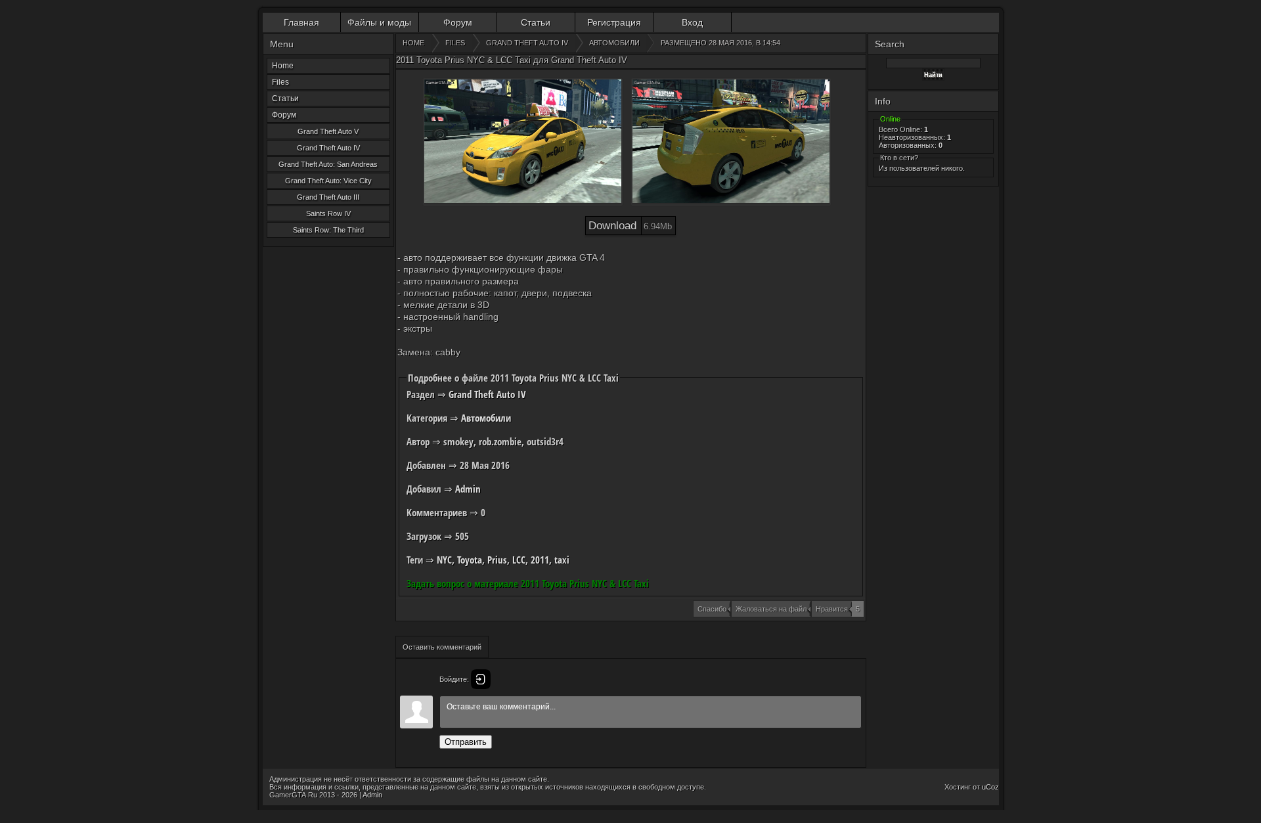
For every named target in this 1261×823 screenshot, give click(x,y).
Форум (457, 22)
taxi (561, 559)
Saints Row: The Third (328, 230)
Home (283, 65)
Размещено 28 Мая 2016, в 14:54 (720, 43)
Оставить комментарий (442, 647)
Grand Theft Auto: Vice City (328, 181)
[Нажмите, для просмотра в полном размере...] (523, 142)
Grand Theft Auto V (328, 131)
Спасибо (711, 609)
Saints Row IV (328, 213)
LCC (518, 559)
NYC (444, 559)
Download (630, 225)
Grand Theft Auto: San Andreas (328, 164)
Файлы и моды (379, 22)
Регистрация (614, 22)
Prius (497, 559)
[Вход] (481, 679)
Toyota (469, 559)
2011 (540, 559)
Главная (301, 22)
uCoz (990, 787)
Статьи (535, 22)
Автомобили (486, 417)
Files (280, 82)
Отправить (466, 742)
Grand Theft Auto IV (328, 148)
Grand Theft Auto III (328, 197)
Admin (468, 488)
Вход (692, 22)
